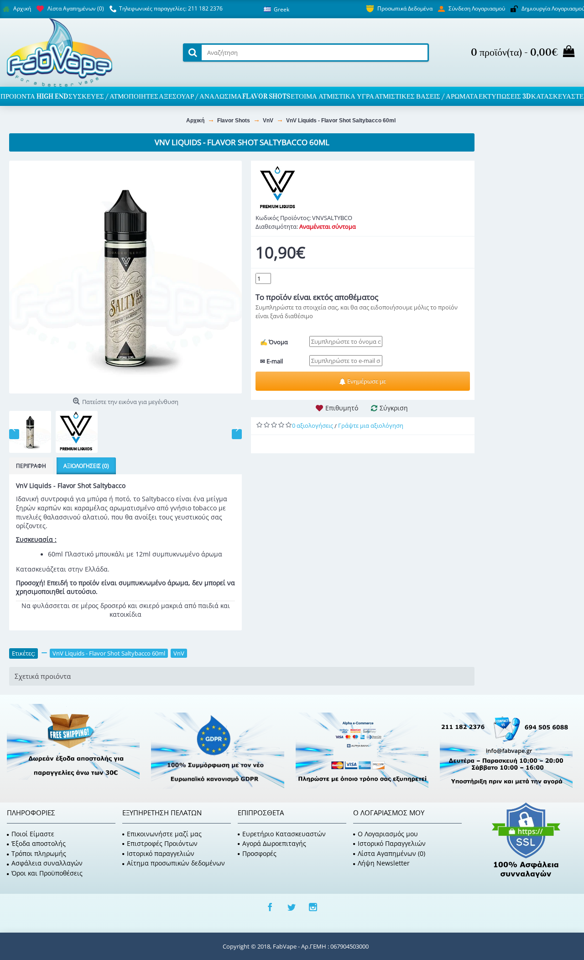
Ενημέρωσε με (366, 381)
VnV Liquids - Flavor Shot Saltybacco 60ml (108, 653)
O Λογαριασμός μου (388, 833)
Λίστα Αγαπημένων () (391, 853)
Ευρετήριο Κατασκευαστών (284, 833)
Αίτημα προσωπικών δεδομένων (176, 863)
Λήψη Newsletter (384, 863)
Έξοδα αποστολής (38, 843)
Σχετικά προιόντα (43, 676)
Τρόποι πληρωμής (38, 853)
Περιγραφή (31, 466)
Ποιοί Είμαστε (32, 833)
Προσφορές (259, 853)
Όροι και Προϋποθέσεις (47, 873)
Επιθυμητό (341, 408)
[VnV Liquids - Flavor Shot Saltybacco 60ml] (125, 277)
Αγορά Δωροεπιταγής (274, 843)
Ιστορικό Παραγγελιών (392, 843)
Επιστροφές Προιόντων (162, 843)
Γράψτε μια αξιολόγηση (370, 425)
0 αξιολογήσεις (312, 425)
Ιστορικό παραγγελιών (160, 853)
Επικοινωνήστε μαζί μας (164, 833)
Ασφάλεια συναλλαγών (47, 863)
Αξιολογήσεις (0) (86, 466)
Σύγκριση (394, 408)
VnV (178, 653)
